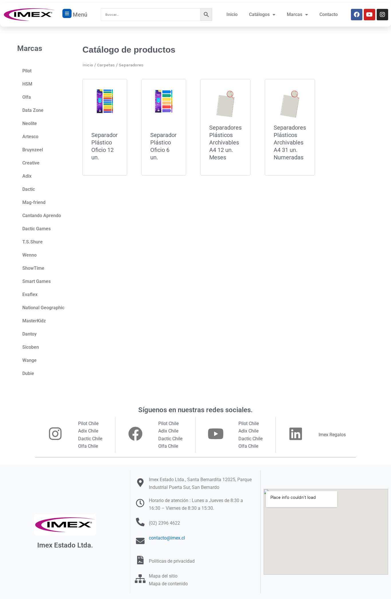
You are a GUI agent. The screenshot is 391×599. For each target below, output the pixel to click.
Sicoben (30, 347)
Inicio (232, 14)
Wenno (29, 255)
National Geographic (43, 307)
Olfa (26, 97)
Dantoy (29, 334)
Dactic (28, 189)
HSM (27, 84)
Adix (26, 176)
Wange (29, 360)
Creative (31, 163)
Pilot (26, 71)
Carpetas (106, 65)
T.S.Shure (32, 242)
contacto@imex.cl (167, 538)
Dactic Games (36, 228)
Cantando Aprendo (41, 215)
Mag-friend (34, 202)
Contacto (328, 14)
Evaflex (29, 294)
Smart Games (36, 281)
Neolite (29, 123)
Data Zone (33, 110)
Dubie (28, 373)
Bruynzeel (32, 149)
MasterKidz (34, 321)
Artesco (30, 136)
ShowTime (33, 268)
